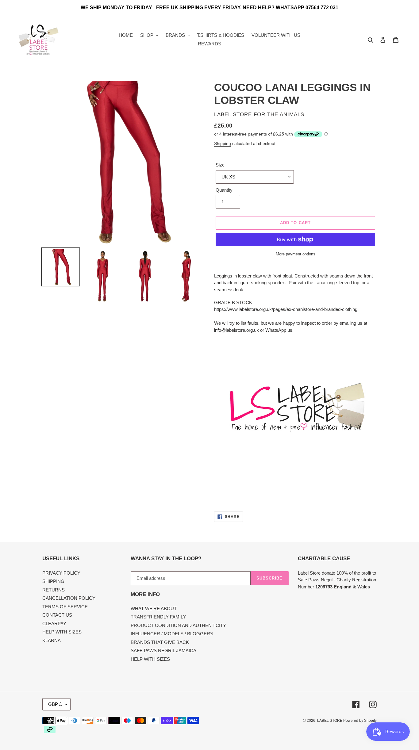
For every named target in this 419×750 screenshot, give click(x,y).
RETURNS (53, 589)
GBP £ (55, 704)
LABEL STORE (330, 720)
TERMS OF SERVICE (65, 606)
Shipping (222, 143)
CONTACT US (57, 615)
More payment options (295, 254)
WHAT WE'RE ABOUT (154, 608)
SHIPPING (53, 581)
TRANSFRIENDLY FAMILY (158, 616)
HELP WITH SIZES (62, 631)
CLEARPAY (54, 623)
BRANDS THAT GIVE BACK (160, 642)
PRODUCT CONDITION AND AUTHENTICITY (178, 625)
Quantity (224, 190)
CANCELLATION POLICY (68, 598)
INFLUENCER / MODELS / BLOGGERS (172, 633)
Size (220, 164)
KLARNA (51, 640)
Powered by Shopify (360, 720)
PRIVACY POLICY (61, 573)
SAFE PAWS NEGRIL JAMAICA (163, 650)
